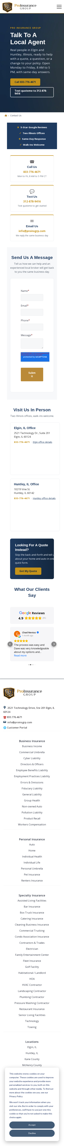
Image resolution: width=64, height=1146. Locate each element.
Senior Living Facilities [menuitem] (32, 1015)
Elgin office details (42, 442)
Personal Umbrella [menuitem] (32, 868)
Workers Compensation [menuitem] (32, 824)
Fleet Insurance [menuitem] (32, 961)
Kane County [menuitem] (32, 1059)
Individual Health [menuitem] (32, 856)
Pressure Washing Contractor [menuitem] (31, 1003)
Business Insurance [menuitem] (32, 741)
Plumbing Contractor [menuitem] (32, 997)
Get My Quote (28, 571)
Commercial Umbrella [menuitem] (32, 752)
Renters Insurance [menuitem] (32, 880)
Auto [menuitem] (32, 844)
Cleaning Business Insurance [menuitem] (32, 924)
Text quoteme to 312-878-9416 (31, 92)
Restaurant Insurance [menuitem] (32, 1009)
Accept (32, 1125)
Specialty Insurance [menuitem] (32, 895)
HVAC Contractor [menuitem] (32, 985)
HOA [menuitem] (32, 979)
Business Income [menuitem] (32, 746)
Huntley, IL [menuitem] (32, 1053)
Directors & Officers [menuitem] (32, 764)
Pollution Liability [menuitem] (32, 812)
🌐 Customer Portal (15, 727)
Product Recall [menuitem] (32, 818)
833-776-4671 (22, 442)
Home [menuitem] (31, 850)
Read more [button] (20, 655)
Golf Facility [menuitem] (32, 967)
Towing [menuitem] (32, 1027)
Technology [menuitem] (32, 1021)
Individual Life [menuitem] (32, 862)
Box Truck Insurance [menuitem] (32, 912)
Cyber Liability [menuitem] (31, 758)
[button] (59, 6)
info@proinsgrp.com (19, 722)
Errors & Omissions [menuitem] (32, 782)
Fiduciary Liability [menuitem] (32, 788)
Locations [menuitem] (32, 1042)
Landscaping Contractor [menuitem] (32, 991)
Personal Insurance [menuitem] (32, 839)
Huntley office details (44, 498)
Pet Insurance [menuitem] (32, 874)
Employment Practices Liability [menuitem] (32, 776)
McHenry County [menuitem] (32, 1065)
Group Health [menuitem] (32, 800)
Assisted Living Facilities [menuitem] (32, 900)
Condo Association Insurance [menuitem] (32, 936)
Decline (32, 1133)
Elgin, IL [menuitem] (32, 1047)
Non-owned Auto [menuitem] (32, 806)
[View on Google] (17, 634)
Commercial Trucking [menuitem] (32, 930)
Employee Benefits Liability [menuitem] (32, 770)
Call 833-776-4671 (25, 82)
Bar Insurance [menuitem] (32, 906)
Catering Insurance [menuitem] (32, 918)
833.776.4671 (14, 717)
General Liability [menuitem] (32, 794)
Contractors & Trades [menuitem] (32, 942)
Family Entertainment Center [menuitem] (32, 955)
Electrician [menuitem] (32, 949)
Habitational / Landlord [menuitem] (32, 973)
